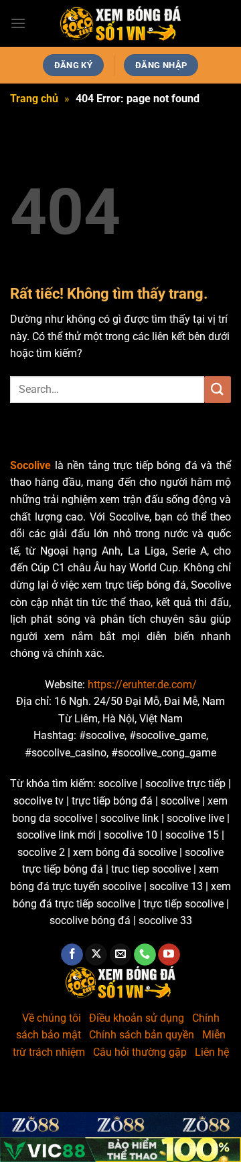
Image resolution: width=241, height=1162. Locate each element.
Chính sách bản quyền (141, 1034)
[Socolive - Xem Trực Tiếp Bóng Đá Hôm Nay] (120, 23)
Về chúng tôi (51, 1018)
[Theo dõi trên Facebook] (72, 954)
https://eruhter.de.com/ (142, 684)
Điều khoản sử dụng (136, 1018)
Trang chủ (34, 98)
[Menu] (18, 23)
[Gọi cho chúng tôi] (145, 954)
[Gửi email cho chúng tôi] (121, 954)
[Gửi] (217, 389)
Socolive (30, 465)
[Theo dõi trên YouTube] (169, 954)
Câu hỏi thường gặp (140, 1052)
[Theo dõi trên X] (96, 954)
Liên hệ (212, 1052)
